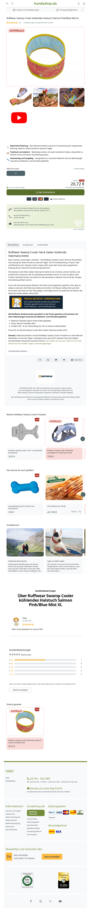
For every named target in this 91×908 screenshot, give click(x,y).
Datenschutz (10, 814)
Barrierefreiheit (11, 830)
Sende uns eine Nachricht (46, 788)
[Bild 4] (71, 97)
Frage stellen (78, 360)
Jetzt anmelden (52, 856)
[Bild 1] (45, 56)
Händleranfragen (33, 828)
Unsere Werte (32, 819)
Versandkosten (79, 187)
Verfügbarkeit (28, 245)
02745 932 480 (19, 218)
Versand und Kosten (13, 811)
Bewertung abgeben (20, 690)
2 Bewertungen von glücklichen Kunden (38, 23)
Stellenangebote (33, 822)
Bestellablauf (10, 781)
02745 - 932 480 (40, 778)
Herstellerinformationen (17, 351)
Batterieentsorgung (13, 823)
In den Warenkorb (45, 192)
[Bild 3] (45, 97)
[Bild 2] (19, 97)
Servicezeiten (32, 834)
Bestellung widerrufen (33, 813)
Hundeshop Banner (34, 831)
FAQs (7, 778)
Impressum (10, 826)
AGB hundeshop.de (13, 817)
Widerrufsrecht (11, 820)
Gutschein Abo (32, 825)
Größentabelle (79, 169)
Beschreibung (13, 245)
